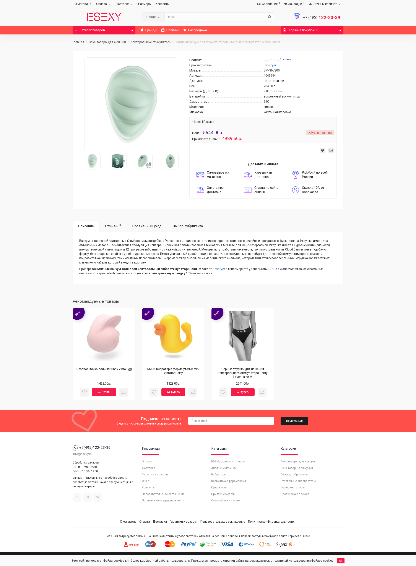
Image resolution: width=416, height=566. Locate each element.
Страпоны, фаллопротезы (298, 481)
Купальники (219, 487)
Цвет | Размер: (204, 122)
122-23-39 (321, 17)
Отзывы (113, 226)
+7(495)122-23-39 (94, 447)
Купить (106, 392)
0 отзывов (285, 59)
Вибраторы (218, 474)
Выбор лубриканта (188, 226)
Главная (78, 42)
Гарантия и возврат (155, 474)
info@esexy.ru (82, 454)
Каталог (92, 30)
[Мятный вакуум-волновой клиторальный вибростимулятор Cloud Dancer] (131, 104)
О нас (145, 481)
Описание (86, 226)
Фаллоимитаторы (293, 487)
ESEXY (274, 269)
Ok (340, 560)
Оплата (101, 4)
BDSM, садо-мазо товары (228, 461)
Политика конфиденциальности (163, 500)
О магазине (83, 4)
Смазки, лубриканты (294, 474)
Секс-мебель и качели (225, 500)
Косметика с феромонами (228, 481)
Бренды (151, 30)
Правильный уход (146, 226)
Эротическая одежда (295, 494)
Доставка (122, 4)
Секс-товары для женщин (107, 42)
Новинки (172, 30)
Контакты (162, 4)
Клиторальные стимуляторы (151, 42)
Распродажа (197, 30)
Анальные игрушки (223, 468)
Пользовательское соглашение (163, 494)
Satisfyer (219, 269)
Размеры (144, 4)
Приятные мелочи (223, 494)
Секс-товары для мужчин (297, 468)
